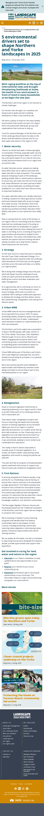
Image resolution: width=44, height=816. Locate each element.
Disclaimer (13, 784)
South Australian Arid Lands (30, 774)
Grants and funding (30, 731)
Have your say (28, 736)
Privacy (21, 784)
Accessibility (28, 784)
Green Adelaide (28, 759)
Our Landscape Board (10, 731)
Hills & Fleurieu (28, 762)
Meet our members (9, 733)
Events (25, 726)
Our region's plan (8, 744)
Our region (6, 741)
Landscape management (11, 726)
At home (26, 733)
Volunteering (27, 728)
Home (3, 28)
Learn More (7, 728)
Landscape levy (8, 739)
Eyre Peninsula (28, 757)
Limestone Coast (29, 767)
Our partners (7, 736)
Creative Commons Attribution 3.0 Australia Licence (24, 794)
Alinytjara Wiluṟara (29, 754)
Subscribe (8, 558)
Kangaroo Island (29, 764)
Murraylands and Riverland (29, 770)
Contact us (6, 754)
